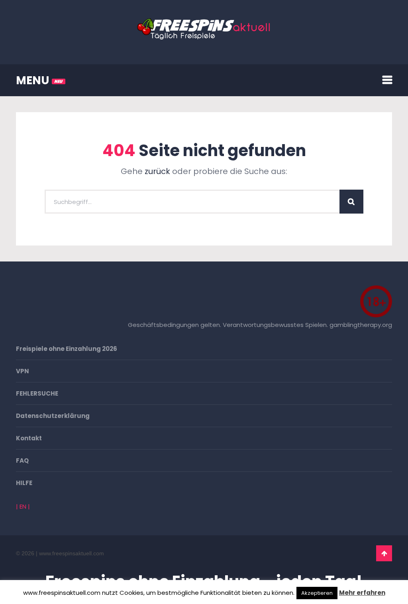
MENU (34, 80)
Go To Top (384, 553)
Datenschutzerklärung (53, 416)
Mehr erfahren (362, 592)
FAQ (22, 460)
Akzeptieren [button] (317, 593)
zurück (157, 171)
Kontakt (29, 438)
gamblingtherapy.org (361, 325)
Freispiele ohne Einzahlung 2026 (66, 349)
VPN (22, 371)
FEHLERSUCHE (37, 393)
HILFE (24, 483)
